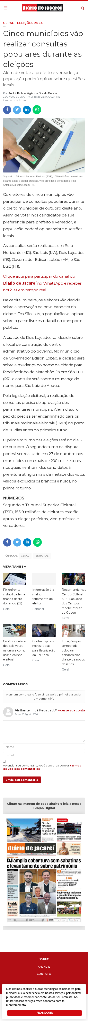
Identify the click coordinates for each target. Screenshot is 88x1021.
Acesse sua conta (71, 710)
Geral (25, 555)
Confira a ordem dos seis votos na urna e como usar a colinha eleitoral (14, 650)
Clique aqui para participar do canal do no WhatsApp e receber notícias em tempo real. (42, 283)
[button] (5, 8)
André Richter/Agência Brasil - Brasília (32, 93)
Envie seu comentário (22, 779)
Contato (44, 973)
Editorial (42, 555)
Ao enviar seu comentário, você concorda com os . (42, 767)
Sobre (44, 959)
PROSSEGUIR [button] (44, 1013)
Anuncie (44, 966)
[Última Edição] (44, 871)
